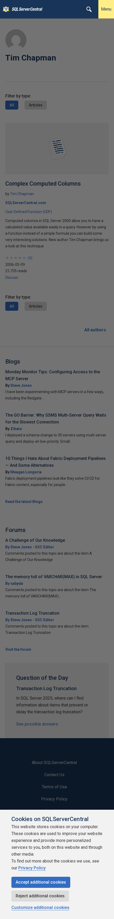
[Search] (89, 9)
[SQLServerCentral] (4, 9)
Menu (106, 9)
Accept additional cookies (41, 882)
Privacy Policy (32, 867)
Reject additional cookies (40, 895)
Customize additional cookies (40, 907)
